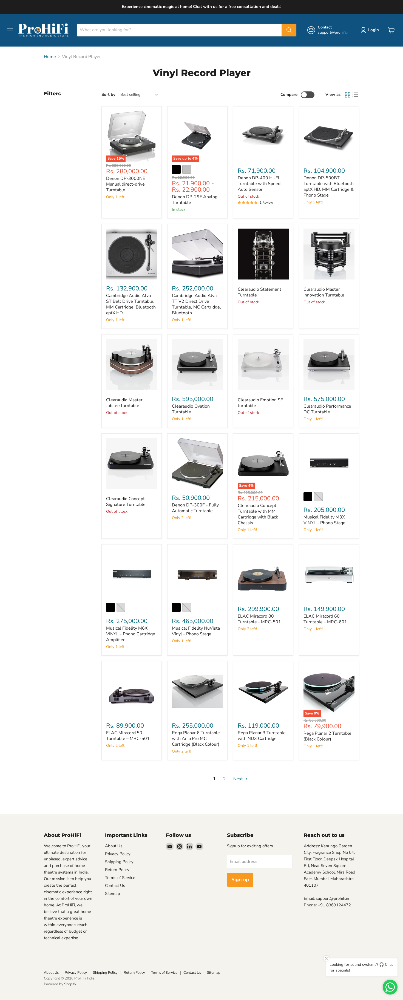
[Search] (289, 30)
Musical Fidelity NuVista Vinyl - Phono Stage (196, 631)
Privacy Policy (117, 854)
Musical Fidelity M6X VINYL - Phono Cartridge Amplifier (130, 634)
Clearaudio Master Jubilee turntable (124, 403)
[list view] (355, 95)
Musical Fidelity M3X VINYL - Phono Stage (324, 520)
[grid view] (347, 95)
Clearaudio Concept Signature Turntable (126, 502)
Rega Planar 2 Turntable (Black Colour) (327, 736)
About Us (113, 846)
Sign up (240, 879)
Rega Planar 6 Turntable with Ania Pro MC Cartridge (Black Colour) (196, 738)
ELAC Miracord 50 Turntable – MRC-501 (128, 736)
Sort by (108, 94)
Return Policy (117, 869)
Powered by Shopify (60, 984)
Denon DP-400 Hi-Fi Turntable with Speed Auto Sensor (259, 183)
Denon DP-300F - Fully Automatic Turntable (195, 508)
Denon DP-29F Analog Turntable (194, 200)
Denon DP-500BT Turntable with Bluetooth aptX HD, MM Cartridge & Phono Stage (328, 186)
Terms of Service (120, 877)
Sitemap (112, 893)
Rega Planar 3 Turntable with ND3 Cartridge (262, 736)
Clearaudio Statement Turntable (259, 292)
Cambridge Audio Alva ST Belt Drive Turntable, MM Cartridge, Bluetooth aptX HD (131, 304)
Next (238, 779)
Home (50, 56)
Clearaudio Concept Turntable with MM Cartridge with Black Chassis (258, 514)
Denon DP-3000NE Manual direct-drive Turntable (125, 184)
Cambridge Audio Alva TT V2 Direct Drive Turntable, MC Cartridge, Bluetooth (196, 304)
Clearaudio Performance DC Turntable (327, 409)
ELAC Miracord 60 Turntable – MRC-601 (325, 619)
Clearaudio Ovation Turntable (191, 409)
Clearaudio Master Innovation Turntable (323, 292)
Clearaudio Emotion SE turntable (260, 403)
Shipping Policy (119, 861)
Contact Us (115, 885)
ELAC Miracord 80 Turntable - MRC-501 (259, 619)
